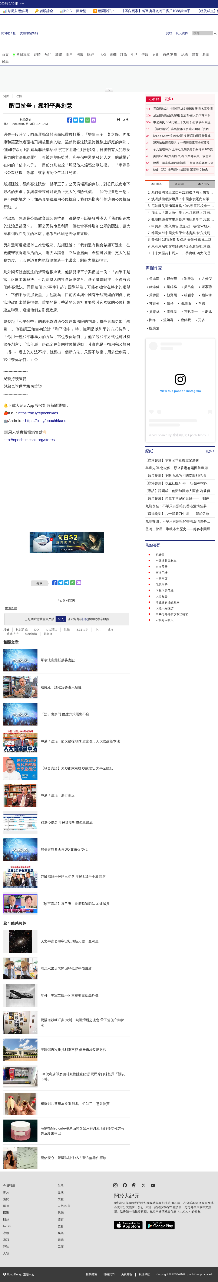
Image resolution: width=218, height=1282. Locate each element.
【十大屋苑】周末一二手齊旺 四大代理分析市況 (182, 253)
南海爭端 (162, 572)
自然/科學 (170, 54)
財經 (90, 54)
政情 (19, 96)
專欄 (113, 54)
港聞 (58, 54)
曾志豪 (154, 279)
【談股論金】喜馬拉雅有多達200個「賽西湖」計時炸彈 (181, 129)
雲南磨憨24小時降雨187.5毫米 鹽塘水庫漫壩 (183, 108)
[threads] (134, 1185)
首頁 (5, 54)
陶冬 (152, 320)
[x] (143, 1185)
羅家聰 (207, 287)
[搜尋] (215, 33)
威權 (110, 629)
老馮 (208, 311)
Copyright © (164, 1274)
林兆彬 (154, 303)
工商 (61, 1246)
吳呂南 (189, 287)
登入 (61, 619)
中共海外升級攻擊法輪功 (172, 614)
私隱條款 (144, 1274)
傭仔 (170, 303)
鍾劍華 (172, 279)
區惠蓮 (154, 328)
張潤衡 (186, 303)
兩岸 (69, 54)
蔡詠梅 (207, 295)
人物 (6, 1253)
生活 (134, 54)
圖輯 (61, 1239)
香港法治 (13, 634)
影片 (6, 1192)
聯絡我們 (109, 1274)
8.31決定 (82, 629)
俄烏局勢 (162, 584)
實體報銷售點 (29, 33)
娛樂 (5, 62)
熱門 (47, 54)
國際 (79, 54)
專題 (6, 1239)
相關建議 (91, 1274)
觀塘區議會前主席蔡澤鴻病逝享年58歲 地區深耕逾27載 (182, 220)
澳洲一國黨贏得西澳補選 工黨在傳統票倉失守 (183, 163)
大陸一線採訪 (165, 608)
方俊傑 (207, 279)
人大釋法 (51, 629)
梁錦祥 (172, 287)
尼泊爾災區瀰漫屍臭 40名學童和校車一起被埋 (182, 206)
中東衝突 (162, 578)
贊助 (169, 33)
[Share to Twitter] (75, 120)
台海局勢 (162, 566)
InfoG (102, 54)
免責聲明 (126, 1274)
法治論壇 (31, 634)
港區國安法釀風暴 (167, 602)
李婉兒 (172, 311)
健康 (145, 54)
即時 (37, 54)
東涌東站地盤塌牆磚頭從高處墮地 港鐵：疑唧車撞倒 (182, 247)
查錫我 (186, 320)
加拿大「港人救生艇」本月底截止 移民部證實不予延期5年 (182, 213)
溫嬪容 (168, 320)
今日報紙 (9, 1185)
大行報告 (162, 596)
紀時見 (160, 554)
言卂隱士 (191, 311)
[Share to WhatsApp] (87, 120)
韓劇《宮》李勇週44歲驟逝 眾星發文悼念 (180, 169)
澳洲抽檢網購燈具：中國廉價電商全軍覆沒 (181, 142)
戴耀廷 (48, 634)
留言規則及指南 (11, 608)
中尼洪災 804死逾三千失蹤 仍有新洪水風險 (182, 122)
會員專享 (23, 54)
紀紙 (184, 54)
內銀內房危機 (165, 590)
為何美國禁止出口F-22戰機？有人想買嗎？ (180, 193)
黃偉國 (154, 295)
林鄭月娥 (22, 629)
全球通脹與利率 (166, 560)
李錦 (201, 303)
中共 (98, 629)
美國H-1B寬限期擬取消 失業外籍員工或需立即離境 (183, 156)
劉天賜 (189, 279)
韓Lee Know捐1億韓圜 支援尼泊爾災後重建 (182, 135)
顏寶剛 (172, 295)
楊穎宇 (189, 295)
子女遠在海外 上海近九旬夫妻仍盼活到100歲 (183, 149)
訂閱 (85, 619)
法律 (67, 629)
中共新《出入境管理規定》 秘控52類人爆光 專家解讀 (182, 226)
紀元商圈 (182, 33)
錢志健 (154, 287)
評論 (123, 54)
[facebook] (125, 1185)
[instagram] (115, 1185)
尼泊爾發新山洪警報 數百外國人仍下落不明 (182, 115)
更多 (201, 320)
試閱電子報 (8, 33)
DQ (36, 629)
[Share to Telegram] (81, 120)
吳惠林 (154, 311)
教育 (205, 54)
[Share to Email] (93, 120)
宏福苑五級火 (165, 620)
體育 (195, 54)
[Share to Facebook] (69, 120)
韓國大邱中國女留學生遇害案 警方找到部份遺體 (182, 233)
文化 (155, 54)
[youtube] (153, 1185)
